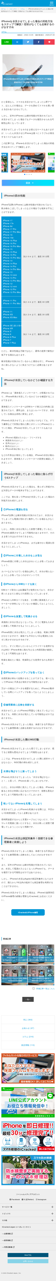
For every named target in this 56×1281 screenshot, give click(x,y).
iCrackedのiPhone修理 (28, 912)
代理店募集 (7, 1247)
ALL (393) (28, 1019)
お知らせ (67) (28, 1028)
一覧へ (28, 999)
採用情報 (6, 1240)
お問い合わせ (28, 1261)
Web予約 (28, 1255)
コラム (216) (28, 1036)
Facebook (15, 1199)
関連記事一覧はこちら (45, 988)
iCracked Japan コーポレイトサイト (16, 1227)
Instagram (41, 1199)
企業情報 (6, 1233)
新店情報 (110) (28, 1045)
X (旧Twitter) (28, 1199)
